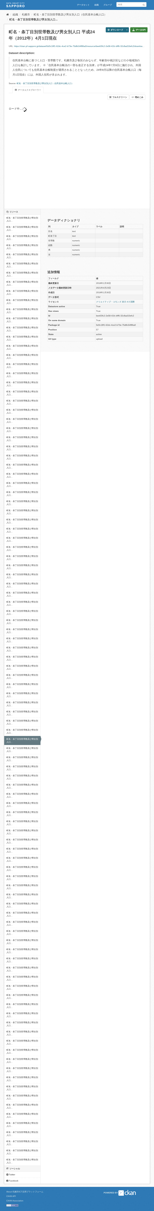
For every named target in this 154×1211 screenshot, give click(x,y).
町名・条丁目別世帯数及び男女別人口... (33, 19)
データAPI (140, 30)
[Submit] (143, 4)
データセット (83, 5)
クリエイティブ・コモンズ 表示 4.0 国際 (115, 302)
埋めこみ (138, 97)
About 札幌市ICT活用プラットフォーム (24, 1191)
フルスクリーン (119, 97)
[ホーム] (7, 14)
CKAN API (11, 1196)
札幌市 (26, 14)
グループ (107, 5)
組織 (96, 5)
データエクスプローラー (29, 90)
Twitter (11, 1174)
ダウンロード (116, 30)
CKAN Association (14, 1200)
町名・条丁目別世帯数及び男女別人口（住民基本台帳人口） (70, 14)
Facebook (13, 1181)
